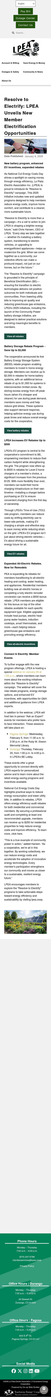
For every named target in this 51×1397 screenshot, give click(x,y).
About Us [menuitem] (6, 80)
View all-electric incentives (21, 644)
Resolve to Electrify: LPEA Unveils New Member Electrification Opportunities (22, 1189)
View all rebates (15, 336)
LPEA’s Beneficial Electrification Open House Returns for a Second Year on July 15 (25, 1058)
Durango (15, 749)
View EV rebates (15, 553)
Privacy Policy (27, 1266)
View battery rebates (18, 430)
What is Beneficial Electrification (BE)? (25, 1118)
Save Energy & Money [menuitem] (34, 62)
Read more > (18, 1010)
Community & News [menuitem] (33, 71)
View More (25, 1217)
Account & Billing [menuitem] (10, 62)
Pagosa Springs (19, 734)
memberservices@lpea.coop (27, 1260)
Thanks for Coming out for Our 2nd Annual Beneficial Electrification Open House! (24, 995)
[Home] (25, 48)
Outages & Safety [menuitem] (10, 71)
